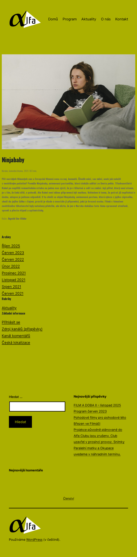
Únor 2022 (11, 266)
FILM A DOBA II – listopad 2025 (97, 405)
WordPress (34, 539)
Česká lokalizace (16, 342)
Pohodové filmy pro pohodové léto (100, 417)
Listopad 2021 (13, 280)
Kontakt (121, 19)
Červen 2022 (13, 259)
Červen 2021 (12, 293)
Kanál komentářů (16, 336)
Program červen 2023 (90, 411)
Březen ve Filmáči (87, 423)
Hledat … (15, 397)
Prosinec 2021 (14, 273)
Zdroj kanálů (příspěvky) (22, 329)
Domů (53, 19)
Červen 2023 (13, 253)
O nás (106, 19)
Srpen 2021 (11, 286)
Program (70, 19)
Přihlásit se (11, 322)
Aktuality (88, 19)
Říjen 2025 (11, 246)
